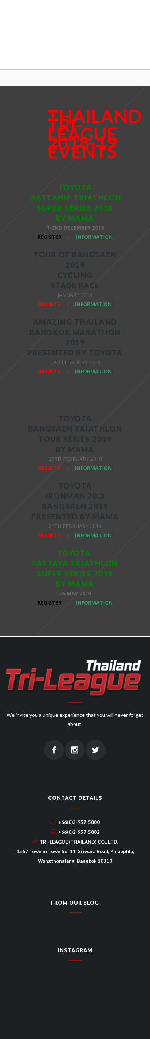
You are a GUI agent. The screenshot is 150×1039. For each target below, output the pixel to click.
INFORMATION (94, 236)
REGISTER (50, 236)
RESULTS (49, 304)
